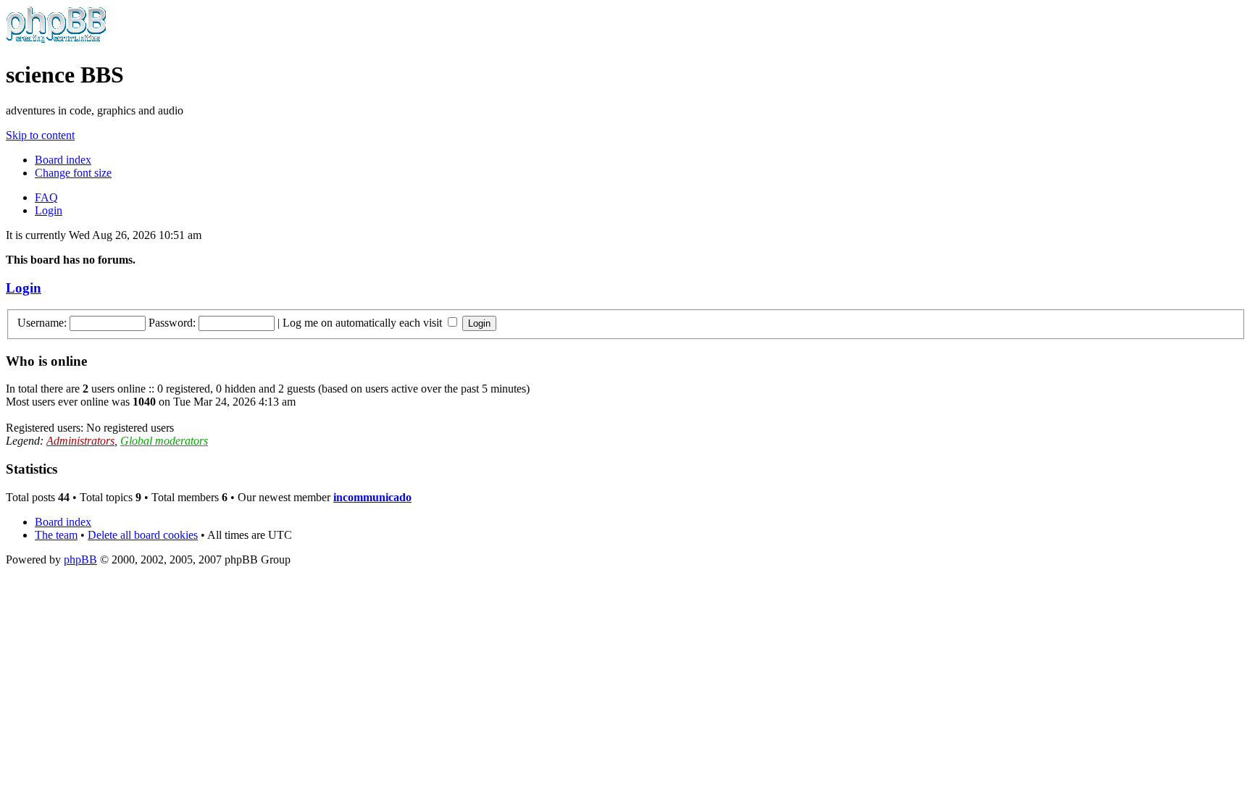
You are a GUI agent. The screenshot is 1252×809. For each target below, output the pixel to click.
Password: (172, 323)
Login (48, 210)
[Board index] (56, 39)
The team (56, 535)
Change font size (73, 173)
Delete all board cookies (143, 535)
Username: (42, 323)
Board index (63, 160)
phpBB (80, 559)
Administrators (80, 441)
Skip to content (40, 135)
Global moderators (164, 441)
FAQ (46, 197)
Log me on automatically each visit (364, 323)
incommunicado (372, 497)
